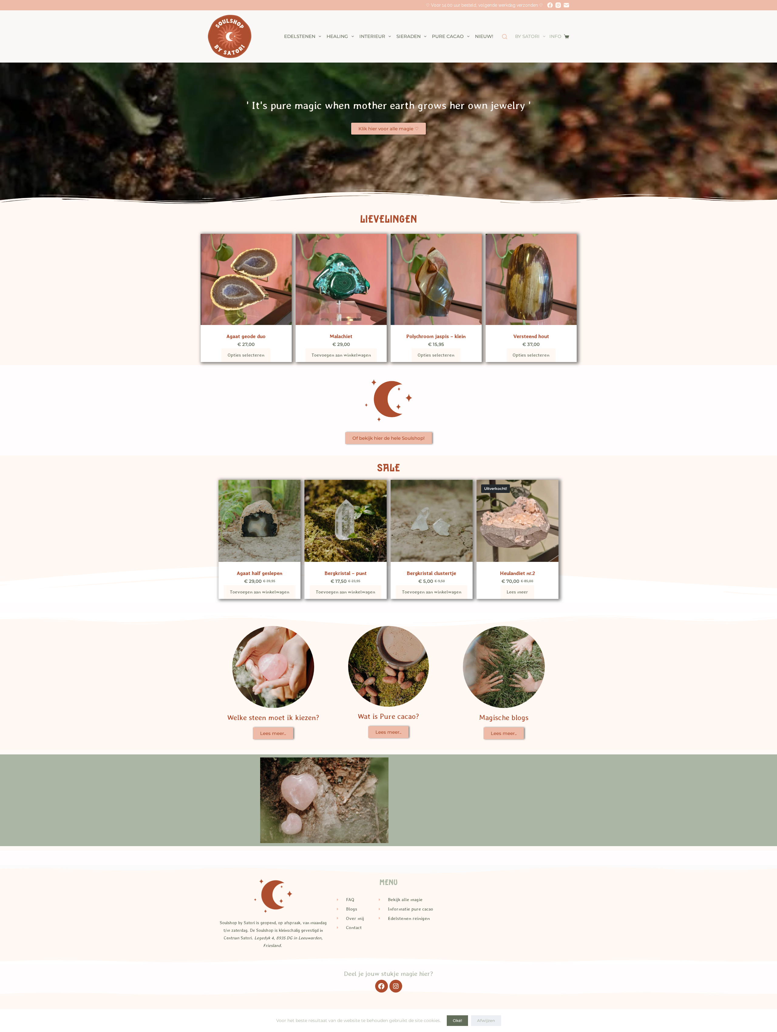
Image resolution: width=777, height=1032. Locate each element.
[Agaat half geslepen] (259, 521)
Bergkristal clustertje (431, 573)
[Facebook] (550, 5)
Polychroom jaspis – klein (436, 336)
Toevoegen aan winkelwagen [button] (341, 355)
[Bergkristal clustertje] (432, 521)
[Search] (504, 36)
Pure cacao (448, 36)
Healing (337, 36)
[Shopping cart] (566, 36)
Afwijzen (486, 1020)
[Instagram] (558, 5)
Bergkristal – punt (345, 573)
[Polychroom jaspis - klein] (436, 279)
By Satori (527, 36)
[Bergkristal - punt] (345, 521)
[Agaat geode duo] (246, 279)
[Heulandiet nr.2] (517, 521)
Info (555, 36)
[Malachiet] (341, 279)
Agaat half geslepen (259, 573)
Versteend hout (531, 336)
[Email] (566, 5)
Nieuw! (484, 36)
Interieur (372, 36)
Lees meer (517, 592)
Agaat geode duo (246, 336)
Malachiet (341, 336)
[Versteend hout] (531, 279)
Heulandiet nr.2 (517, 573)
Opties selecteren (246, 355)
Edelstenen (299, 36)
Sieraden (408, 36)
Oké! (457, 1020)
